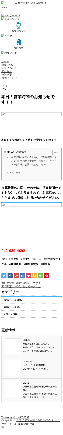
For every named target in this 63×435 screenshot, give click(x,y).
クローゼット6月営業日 (34, 365)
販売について (9, 68)
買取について (9, 64)
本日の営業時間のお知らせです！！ (22, 283)
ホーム (5, 61)
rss (2, 426)
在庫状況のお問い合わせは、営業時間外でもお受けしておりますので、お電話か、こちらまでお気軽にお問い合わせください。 (34, 161)
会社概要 (6, 74)
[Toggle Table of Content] (54, 153)
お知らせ (8, 314)
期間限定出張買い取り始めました (21, 286)
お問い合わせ (9, 78)
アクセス (6, 71)
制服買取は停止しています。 (36, 344)
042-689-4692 (13, 172)
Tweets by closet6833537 (15, 417)
